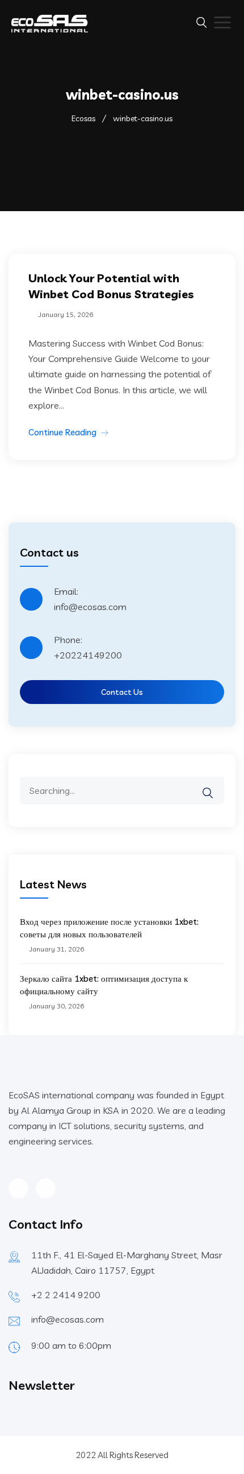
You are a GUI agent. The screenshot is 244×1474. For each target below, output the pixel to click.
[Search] (215, 785)
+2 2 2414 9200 (65, 1294)
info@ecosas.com (67, 1319)
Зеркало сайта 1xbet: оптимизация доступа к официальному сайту (104, 985)
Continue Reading (62, 432)
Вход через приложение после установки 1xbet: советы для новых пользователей (109, 928)
